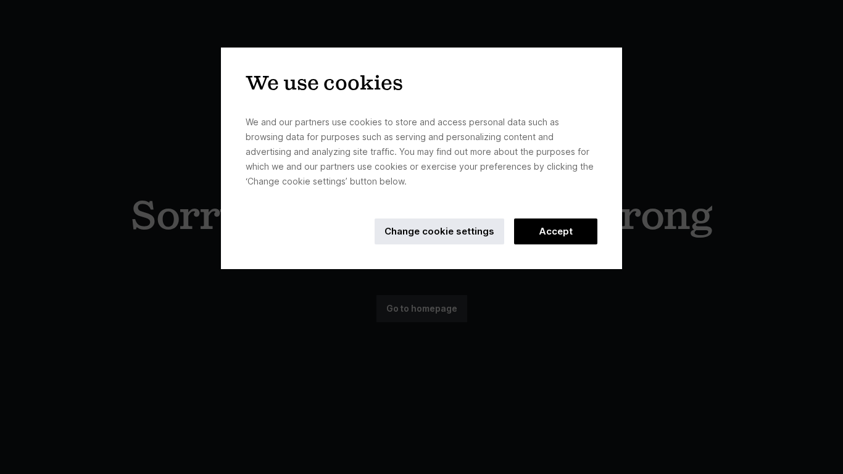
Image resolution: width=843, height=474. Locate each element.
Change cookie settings (439, 231)
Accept (556, 231)
